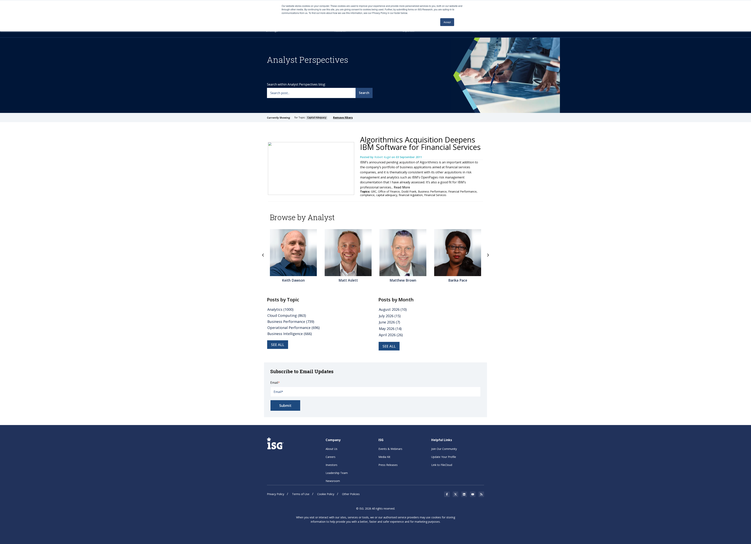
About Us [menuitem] (331, 449)
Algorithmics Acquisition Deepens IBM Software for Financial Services (420, 143)
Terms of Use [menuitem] (300, 494)
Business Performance (432, 191)
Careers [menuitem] (330, 457)
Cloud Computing (286, 315)
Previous (263, 255)
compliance (367, 195)
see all (277, 344)
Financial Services (435, 195)
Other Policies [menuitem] (351, 494)
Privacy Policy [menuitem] (275, 494)
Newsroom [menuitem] (333, 481)
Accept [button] (447, 22)
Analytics (280, 309)
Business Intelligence (289, 333)
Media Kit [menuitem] (384, 457)
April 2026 (391, 334)
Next (488, 255)
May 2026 (390, 328)
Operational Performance (293, 327)
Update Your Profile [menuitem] (443, 457)
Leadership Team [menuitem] (337, 473)
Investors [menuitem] (331, 465)
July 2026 (390, 315)
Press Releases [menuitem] (388, 465)
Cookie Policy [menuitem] (325, 494)
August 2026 (393, 309)
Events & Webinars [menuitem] (390, 449)
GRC (373, 191)
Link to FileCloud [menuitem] (441, 465)
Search (364, 93)
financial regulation (411, 195)
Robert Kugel (383, 157)
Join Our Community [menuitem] (444, 449)
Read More (402, 187)
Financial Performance (462, 191)
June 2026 (389, 322)
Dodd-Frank (408, 191)
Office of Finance (389, 191)
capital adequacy (386, 195)
